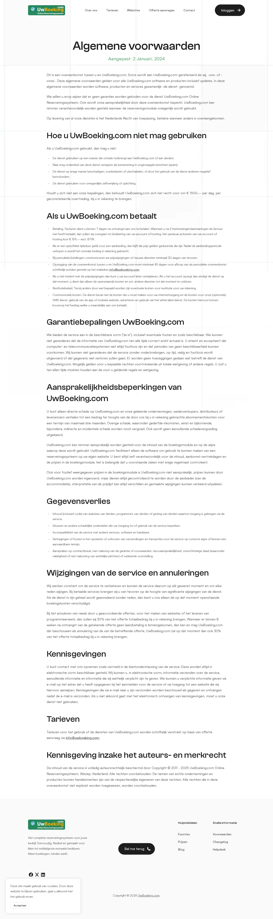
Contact (189, 10)
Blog (181, 849)
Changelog (220, 842)
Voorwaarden (222, 834)
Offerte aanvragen (162, 10)
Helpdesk (219, 849)
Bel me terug (134, 849)
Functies (184, 834)
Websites (133, 10)
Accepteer (20, 905)
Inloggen (227, 10)
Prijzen (182, 842)
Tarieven (112, 10)
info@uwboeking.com (124, 269)
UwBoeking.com (149, 895)
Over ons (91, 10)
